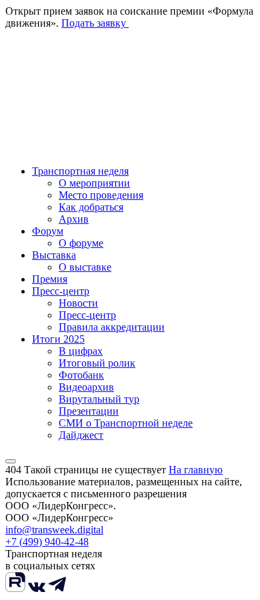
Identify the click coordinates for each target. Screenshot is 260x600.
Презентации (89, 411)
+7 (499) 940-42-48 (47, 541)
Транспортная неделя (80, 171)
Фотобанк (81, 375)
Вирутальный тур (99, 399)
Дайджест (81, 435)
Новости (78, 303)
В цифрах (81, 351)
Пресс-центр (60, 291)
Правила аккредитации (112, 327)
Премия (49, 279)
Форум (47, 231)
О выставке (85, 267)
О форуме (81, 243)
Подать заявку (95, 23)
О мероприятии (94, 183)
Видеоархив (86, 387)
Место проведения (101, 195)
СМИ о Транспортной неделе (126, 423)
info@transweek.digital (54, 529)
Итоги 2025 (58, 339)
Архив (74, 219)
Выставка (54, 255)
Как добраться (91, 207)
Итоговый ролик (97, 363)
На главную (196, 469)
